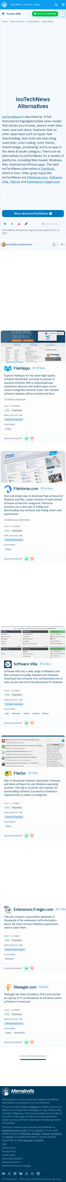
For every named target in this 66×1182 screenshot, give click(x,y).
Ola (23, 1106)
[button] (38, 368)
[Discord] (3, 1173)
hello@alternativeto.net (14, 1130)
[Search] (56, 4)
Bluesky (36, 1133)
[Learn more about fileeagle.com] (8, 987)
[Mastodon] (15, 1173)
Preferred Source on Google (16, 1165)
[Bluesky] (20, 1173)
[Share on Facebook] (5, 224)
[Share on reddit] (19, 224)
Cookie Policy (9, 1155)
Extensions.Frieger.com (43, 182)
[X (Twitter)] (9, 1173)
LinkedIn (8, 1136)
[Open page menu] (63, 4)
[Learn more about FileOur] (8, 773)
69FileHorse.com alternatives (17, 519)
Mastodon (26, 1133)
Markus (34, 1106)
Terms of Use (8, 1147)
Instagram (56, 1133)
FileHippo (47, 168)
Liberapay (28, 1140)
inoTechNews (11, 117)
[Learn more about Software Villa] (8, 664)
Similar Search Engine (15, 949)
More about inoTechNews (31, 213)
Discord (38, 1130)
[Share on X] (12, 224)
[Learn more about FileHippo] (8, 368)
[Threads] (26, 1173)
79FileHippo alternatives (15, 399)
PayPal (39, 1140)
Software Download (13, 419)
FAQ (4, 1144)
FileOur (15, 182)
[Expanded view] (53, 244)
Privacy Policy (9, 1151)
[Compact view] (57, 244)
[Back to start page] (4, 5)
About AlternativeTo (12, 1158)
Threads (45, 1133)
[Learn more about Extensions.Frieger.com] (8, 910)
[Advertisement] (33, 57)
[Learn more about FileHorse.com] (8, 489)
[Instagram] (32, 1173)
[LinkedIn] (38, 1173)
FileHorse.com (37, 177)
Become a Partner (11, 1162)
